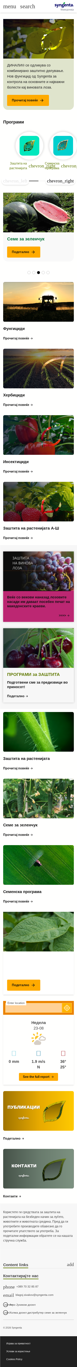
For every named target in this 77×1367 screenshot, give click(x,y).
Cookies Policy (14, 1359)
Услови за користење (18, 1351)
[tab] (38, 1265)
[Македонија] (64, 5)
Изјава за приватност (18, 1343)
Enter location (16, 1002)
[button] (28, 100)
